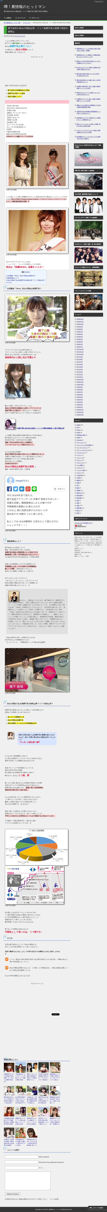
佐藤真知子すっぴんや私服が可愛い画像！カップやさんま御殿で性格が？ (9, 1077)
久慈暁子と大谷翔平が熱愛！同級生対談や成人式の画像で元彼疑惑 (9, 1142)
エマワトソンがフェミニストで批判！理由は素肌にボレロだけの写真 (88, 131)
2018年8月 (80, 329)
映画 (78, 488)
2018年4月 (80, 339)
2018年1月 (80, 347)
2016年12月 (80, 379)
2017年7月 (80, 362)
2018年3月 (80, 341)
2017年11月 (80, 352)
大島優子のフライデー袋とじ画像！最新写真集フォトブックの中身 (88, 100)
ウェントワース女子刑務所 (84, 445)
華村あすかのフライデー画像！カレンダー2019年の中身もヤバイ (88, 93)
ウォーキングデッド (82, 447)
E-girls (78, 430)
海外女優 (79, 498)
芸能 (78, 505)
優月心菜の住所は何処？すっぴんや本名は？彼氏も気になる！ (88, 74)
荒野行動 (79, 508)
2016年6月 (80, 394)
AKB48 (79, 425)
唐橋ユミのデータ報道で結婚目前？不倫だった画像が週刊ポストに (32, 1077)
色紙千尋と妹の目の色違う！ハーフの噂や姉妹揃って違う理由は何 (43, 1100)
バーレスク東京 (81, 470)
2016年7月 (80, 392)
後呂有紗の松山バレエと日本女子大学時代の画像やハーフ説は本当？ (9, 1100)
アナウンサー (20, 36)
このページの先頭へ (98, 1208)
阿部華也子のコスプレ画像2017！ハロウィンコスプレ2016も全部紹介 (32, 1121)
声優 (78, 483)
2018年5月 (80, 336)
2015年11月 (80, 412)
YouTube (79, 440)
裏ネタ (78, 510)
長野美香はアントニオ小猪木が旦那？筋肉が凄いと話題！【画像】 (88, 49)
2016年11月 (80, 382)
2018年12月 (80, 319)
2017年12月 (80, 349)
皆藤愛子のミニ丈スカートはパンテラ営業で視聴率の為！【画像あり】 (55, 1121)
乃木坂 (78, 478)
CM (78, 427)
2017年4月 (80, 369)
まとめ (9, 282)
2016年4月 (80, 399)
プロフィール (35, 18)
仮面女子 (79, 480)
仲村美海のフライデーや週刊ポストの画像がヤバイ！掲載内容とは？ (88, 118)
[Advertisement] (37, 71)
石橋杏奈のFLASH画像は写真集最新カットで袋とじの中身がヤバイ (89, 112)
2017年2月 (80, 374)
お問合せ (8, 18)
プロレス (79, 473)
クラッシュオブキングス (83, 450)
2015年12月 (80, 409)
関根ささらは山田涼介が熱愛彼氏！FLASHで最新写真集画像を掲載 (89, 106)
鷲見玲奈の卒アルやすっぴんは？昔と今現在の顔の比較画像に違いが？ (32, 1142)
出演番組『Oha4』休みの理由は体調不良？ (21, 276)
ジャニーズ (80, 457)
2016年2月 (80, 404)
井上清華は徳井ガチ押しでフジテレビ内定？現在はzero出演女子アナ (20, 1100)
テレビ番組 (80, 465)
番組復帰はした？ (12, 278)
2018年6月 (80, 334)
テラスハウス (80, 462)
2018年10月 (80, 324)
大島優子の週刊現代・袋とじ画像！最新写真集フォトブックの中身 (88, 87)
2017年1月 (80, 377)
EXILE (78, 432)
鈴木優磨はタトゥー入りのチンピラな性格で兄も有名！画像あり (88, 137)
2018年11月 (80, 321)
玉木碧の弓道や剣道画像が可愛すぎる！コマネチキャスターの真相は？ (43, 1077)
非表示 (27, 272)
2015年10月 (80, 414)
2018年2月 (80, 344)
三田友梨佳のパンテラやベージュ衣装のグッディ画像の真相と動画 (20, 1077)
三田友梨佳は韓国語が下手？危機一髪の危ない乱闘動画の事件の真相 (9, 1121)
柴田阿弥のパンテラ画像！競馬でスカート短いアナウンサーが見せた (55, 1077)
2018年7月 (80, 331)
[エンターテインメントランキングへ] (80, 526)
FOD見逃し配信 (81, 435)
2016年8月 (80, 389)
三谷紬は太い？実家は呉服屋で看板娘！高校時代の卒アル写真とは (32, 1100)
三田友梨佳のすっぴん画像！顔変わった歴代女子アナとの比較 (20, 1142)
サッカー (79, 455)
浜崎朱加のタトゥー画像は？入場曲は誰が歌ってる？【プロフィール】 (88, 56)
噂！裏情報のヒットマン (25, 7)
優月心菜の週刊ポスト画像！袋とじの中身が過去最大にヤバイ (88, 81)
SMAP (78, 437)
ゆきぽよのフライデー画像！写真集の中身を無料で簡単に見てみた (88, 68)
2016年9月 (80, 387)
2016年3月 (80, 402)
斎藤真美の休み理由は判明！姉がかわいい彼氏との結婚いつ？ (55, 1100)
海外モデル (80, 493)
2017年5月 (80, 367)
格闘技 (78, 490)
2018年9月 (80, 326)
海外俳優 (79, 495)
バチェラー (80, 468)
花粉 (78, 503)
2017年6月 (80, 364)
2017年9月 (80, 357)
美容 (78, 500)
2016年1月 (80, 407)
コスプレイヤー (81, 452)
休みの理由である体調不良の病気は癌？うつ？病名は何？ (25, 280)
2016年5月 (80, 397)
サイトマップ (21, 18)
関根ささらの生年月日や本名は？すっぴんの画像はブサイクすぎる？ (88, 62)
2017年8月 (80, 359)
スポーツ (79, 460)
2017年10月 (80, 354)
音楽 (78, 513)
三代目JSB (80, 475)
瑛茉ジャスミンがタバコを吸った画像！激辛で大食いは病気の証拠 (88, 125)
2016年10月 (80, 384)
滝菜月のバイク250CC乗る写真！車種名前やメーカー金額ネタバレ (43, 1121)
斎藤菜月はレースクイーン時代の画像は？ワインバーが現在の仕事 (20, 1121)
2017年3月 (80, 372)
